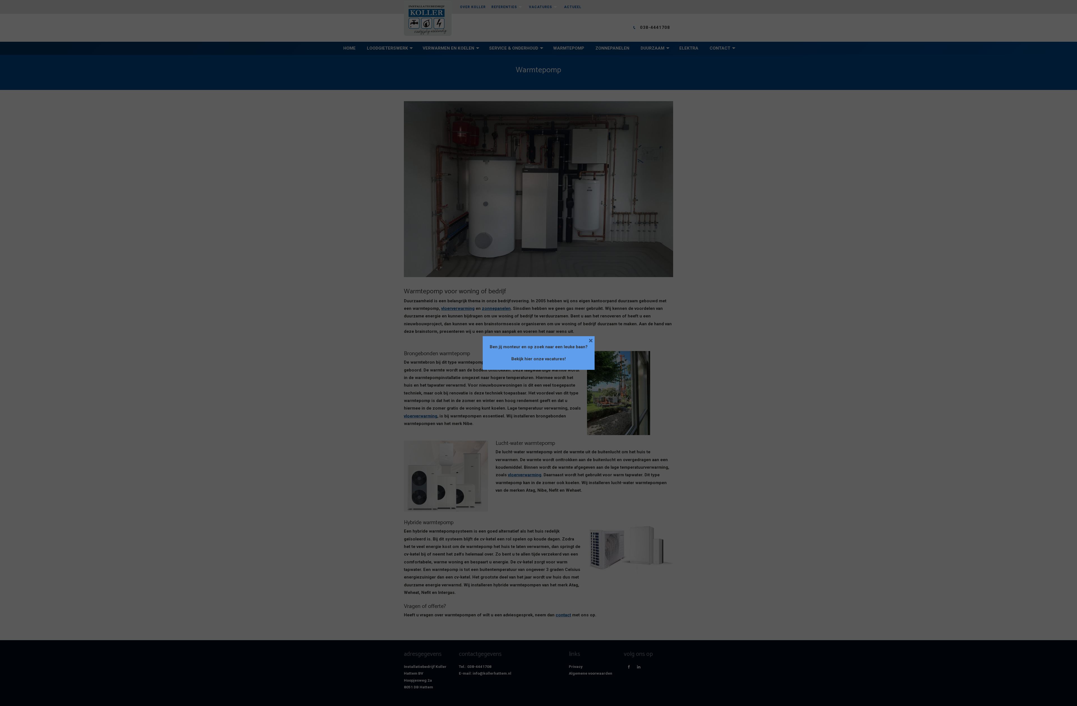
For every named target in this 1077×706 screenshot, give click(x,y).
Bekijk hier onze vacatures (538, 358)
